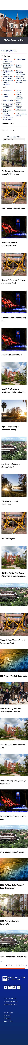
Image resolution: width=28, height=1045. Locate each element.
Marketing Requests (10, 1004)
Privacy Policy (8, 1021)
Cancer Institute (7, 90)
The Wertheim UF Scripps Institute (8, 118)
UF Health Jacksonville (6, 114)
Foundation (7, 1015)
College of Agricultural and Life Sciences (7, 61)
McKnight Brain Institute (7, 110)
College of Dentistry (19, 91)
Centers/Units (7, 123)
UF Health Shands (21, 110)
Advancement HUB (9, 999)
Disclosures (7, 1018)
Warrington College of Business (21, 81)
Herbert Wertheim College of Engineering (8, 82)
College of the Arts (21, 59)
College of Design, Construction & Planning (8, 66)
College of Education (19, 66)
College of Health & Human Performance (8, 72)
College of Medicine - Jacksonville (19, 96)
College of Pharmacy (19, 101)
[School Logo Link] (13, 978)
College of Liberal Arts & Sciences (8, 77)
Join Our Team (8, 1013)
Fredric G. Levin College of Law (20, 77)
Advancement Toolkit (10, 1002)
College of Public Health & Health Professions (7, 105)
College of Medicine (6, 95)
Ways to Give (7, 130)
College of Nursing (8, 100)
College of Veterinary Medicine (19, 105)
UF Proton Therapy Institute (21, 114)
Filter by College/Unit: (14, 137)
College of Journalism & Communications (20, 72)
